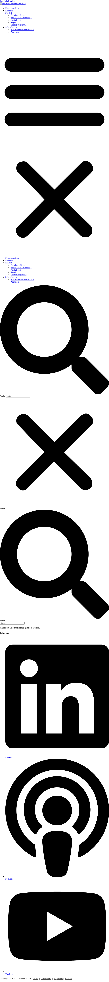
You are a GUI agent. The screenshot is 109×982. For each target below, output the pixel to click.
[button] (54, 145)
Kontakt (68, 978)
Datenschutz (46, 978)
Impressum (58, 978)
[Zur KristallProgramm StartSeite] (13, 3)
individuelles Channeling (21, 17)
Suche (2, 396)
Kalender (9, 10)
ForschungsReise (18, 15)
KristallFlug (16, 20)
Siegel (13, 22)
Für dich (8, 13)
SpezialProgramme (18, 25)
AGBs (35, 978)
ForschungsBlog (12, 8)
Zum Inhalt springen (8, 1)
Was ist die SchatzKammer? (22, 29)
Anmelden (15, 32)
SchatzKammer (11, 27)
